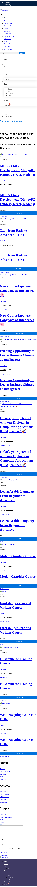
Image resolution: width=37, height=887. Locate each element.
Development (7, 33)
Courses (6, 114)
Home (5, 112)
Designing (7, 31)
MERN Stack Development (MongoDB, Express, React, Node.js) (18, 170)
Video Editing (8, 49)
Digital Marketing (9, 36)
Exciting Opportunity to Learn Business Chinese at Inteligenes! (17, 355)
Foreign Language (9, 41)
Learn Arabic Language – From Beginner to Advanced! (18, 496)
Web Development (5, 189)
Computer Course (9, 26)
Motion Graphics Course (18, 556)
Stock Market (7, 46)
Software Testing (8, 44)
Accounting (7, 21)
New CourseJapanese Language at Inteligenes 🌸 (17, 290)
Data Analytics (8, 28)
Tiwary (2, 613)
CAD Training (8, 23)
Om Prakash (3, 181)
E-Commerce (7, 39)
